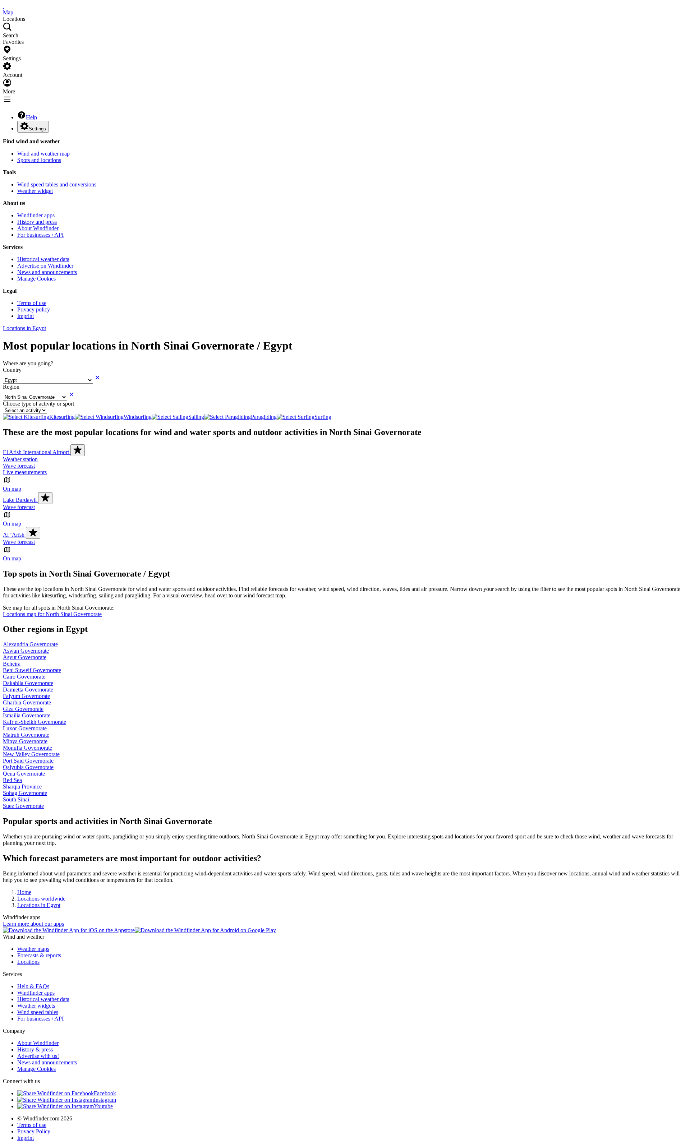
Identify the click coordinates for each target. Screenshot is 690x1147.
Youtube (103, 1106)
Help (31, 117)
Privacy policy (33, 309)
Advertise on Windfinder (45, 266)
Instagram (105, 1100)
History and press (37, 222)
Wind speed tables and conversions (56, 184)
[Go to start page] (3, 6)
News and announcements (47, 272)
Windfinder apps (36, 215)
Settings (37, 128)
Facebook (105, 1093)
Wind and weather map (43, 154)
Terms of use (31, 303)
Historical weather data (43, 259)
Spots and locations (39, 160)
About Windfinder (38, 228)
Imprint (25, 316)
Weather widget (35, 191)
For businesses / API (40, 235)
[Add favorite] (77, 450)
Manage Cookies (36, 279)
